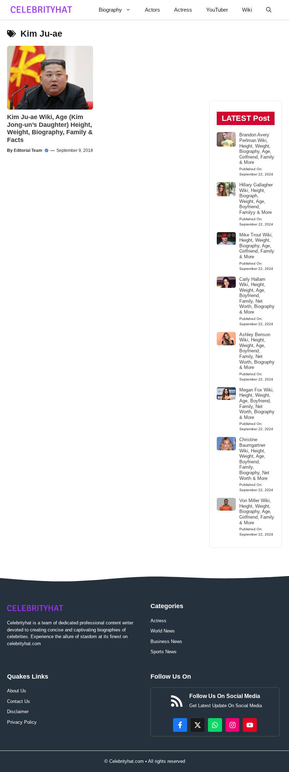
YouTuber (217, 10)
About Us (16, 690)
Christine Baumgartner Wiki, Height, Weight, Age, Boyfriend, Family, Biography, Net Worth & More (254, 459)
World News (162, 631)
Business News (166, 641)
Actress (183, 10)
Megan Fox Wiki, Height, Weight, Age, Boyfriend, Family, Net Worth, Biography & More (257, 403)
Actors (152, 10)
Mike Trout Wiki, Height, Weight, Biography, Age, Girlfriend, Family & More (256, 245)
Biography (110, 10)
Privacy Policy (22, 722)
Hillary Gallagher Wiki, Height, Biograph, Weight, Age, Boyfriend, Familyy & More (256, 198)
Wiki (247, 10)
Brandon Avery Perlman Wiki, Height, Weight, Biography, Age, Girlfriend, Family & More (256, 148)
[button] (268, 9)
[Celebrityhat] (41, 9)
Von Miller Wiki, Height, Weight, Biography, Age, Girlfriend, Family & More (256, 511)
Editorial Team (28, 150)
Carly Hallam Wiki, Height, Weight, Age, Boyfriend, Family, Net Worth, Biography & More (257, 296)
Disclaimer (18, 711)
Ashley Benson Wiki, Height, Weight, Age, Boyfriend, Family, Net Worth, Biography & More (257, 351)
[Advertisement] (245, 63)
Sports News (163, 651)
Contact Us (18, 701)
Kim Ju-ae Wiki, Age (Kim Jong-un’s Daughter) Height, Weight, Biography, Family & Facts (50, 128)
